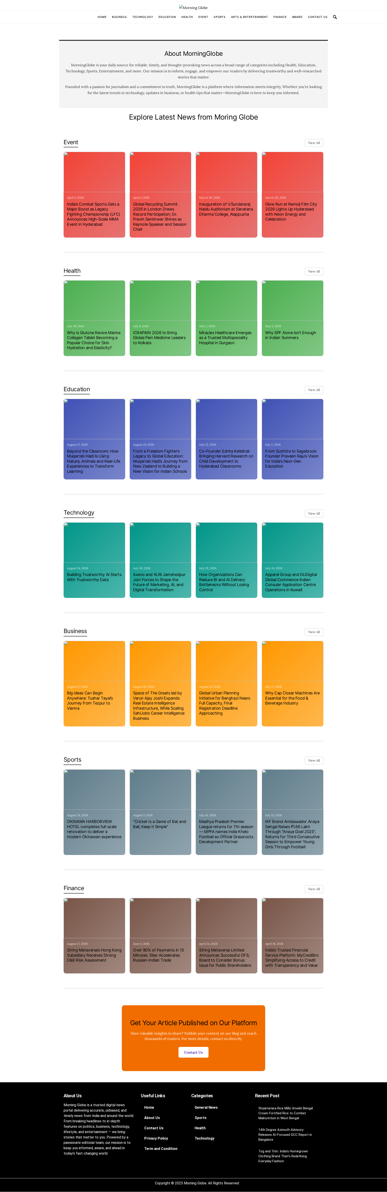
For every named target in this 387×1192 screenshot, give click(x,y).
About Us (152, 1118)
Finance (279, 17)
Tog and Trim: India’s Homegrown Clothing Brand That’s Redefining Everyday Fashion (283, 1156)
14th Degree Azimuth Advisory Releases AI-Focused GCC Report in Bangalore (285, 1135)
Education (167, 17)
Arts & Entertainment (249, 17)
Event (203, 17)
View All (314, 143)
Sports (220, 17)
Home (102, 17)
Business (119, 17)
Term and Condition (160, 1149)
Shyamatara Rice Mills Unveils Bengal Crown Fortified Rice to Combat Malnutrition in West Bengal (285, 1113)
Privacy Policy (156, 1138)
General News (206, 1107)
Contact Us (318, 17)
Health (187, 17)
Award (297, 17)
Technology (142, 17)
